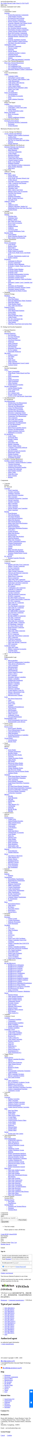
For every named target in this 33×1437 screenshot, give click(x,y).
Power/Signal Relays (14, 903)
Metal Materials (12, 150)
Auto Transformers (13, 895)
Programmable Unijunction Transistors (19, 1071)
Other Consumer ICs (14, 1031)
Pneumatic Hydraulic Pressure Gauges (19, 287)
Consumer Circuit (9, 1029)
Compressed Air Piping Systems (17, 290)
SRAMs (10, 796)
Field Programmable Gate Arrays (17, 720)
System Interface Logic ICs (16, 690)
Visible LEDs (12, 819)
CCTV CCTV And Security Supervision (20, 396)
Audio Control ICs (13, 1037)
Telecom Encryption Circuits (16, 1163)
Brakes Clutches (13, 257)
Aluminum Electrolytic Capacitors (18, 498)
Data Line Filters (13, 1110)
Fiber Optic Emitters (14, 1173)
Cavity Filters (12, 1123)
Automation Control (10, 44)
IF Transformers (12, 898)
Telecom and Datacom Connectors (18, 573)
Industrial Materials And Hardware (14, 147)
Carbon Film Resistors (14, 545)
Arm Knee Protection (14, 340)
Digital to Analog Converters (16, 1104)
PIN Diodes (11, 761)
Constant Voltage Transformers (17, 897)
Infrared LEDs (12, 837)
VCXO (10, 933)
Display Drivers (12, 859)
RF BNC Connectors (14, 596)
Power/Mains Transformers (16, 879)
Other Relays (12, 905)
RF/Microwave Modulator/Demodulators (20, 983)
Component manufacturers (16, 1300)
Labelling (11, 441)
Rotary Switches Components (16, 25)
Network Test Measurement (16, 406)
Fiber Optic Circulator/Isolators (17, 1186)
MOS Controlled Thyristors (16, 1074)
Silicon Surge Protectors (15, 1062)
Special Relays (12, 912)
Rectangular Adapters (14, 591)
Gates (9, 700)
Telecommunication (10, 1138)
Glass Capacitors (13, 506)
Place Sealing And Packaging (16, 238)
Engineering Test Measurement (17, 422)
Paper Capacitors (13, 510)
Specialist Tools (12, 200)
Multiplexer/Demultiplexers (16, 707)
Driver (6, 854)
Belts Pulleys (12, 247)
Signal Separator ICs (14, 1049)
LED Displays (12, 824)
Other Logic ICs (13, 713)
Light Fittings (12, 109)
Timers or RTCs (12, 674)
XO (9, 927)
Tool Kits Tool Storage (14, 193)
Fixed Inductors (12, 851)
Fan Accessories (12, 64)
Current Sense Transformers (16, 890)
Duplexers (11, 1125)
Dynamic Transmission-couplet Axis (18, 256)
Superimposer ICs (13, 1051)
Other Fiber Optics (13, 1171)
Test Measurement (9, 401)
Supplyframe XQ (9, 1399)
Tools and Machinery (14, 652)
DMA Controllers (13, 685)
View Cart (14, 1242)
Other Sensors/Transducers (16, 996)
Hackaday (7, 1407)
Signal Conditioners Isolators (16, 117)
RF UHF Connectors (14, 619)
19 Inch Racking (13, 125)
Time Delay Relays (13, 908)
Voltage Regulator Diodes (15, 758)
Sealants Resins (12, 209)
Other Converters (13, 1100)
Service (6, 1388)
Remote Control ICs (14, 1041)
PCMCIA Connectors (14, 639)
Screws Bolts (12, 312)
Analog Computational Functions (17, 1089)
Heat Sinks (11, 1201)
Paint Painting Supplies (14, 470)
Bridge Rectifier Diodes (15, 755)
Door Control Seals (13, 389)
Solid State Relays (13, 831)
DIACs (10, 1069)
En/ (27, 3)
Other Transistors (13, 779)
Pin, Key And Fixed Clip (15, 319)
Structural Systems (13, 157)
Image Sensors (12, 1004)
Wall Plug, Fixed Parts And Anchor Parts (20, 324)
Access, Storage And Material (13, 133)
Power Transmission (10, 243)
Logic (6, 697)
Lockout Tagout (12, 365)
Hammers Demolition (14, 196)
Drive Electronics (13, 864)
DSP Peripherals (13, 670)
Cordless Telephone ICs (15, 1160)
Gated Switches (12, 1072)
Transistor (7, 774)
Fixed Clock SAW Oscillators (16, 938)
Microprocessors (13, 667)
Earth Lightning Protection (15, 99)
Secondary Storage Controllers (17, 677)
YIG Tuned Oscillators (14, 950)
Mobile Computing (13, 444)
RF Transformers (13, 882)
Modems (10, 1152)
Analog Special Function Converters (18, 1107)
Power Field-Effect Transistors (17, 778)
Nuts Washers (12, 314)
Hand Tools (7, 173)
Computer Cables (13, 76)
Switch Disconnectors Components (18, 15)
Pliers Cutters (12, 175)
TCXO (10, 932)
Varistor (10, 546)
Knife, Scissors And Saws (15, 198)
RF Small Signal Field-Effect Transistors (19, 788)
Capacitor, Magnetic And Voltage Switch (20, 23)
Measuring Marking (14, 186)
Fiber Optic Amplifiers (14, 1190)
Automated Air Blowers (15, 261)
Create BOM (4, 1234)
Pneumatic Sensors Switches (16, 289)
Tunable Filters (12, 1128)
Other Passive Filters (14, 1115)
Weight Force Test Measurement (17, 403)
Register (3, 1244)
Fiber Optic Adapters (14, 609)
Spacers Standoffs (13, 320)
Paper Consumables (14, 371)
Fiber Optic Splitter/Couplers (16, 1170)
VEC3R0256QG (9, 1311)
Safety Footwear (13, 343)
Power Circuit (8, 726)
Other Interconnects (13, 569)
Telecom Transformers (14, 884)
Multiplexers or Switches (15, 1084)
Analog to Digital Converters (16, 1102)
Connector (7, 563)
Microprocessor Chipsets (15, 695)
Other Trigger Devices (14, 1064)
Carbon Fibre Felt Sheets (15, 158)
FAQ (23, 3)
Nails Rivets (11, 309)
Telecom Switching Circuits (16, 1162)
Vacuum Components (14, 262)
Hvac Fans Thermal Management (14, 63)
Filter (5, 1109)
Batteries (6, 874)
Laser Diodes (12, 834)
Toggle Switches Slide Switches (17, 31)
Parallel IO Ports (13, 669)
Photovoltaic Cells (13, 846)
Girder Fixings (12, 317)
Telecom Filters (12, 1127)
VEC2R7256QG (9, 1328)
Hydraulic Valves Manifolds (16, 264)
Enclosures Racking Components (17, 122)
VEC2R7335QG (9, 1318)
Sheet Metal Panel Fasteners (16, 310)
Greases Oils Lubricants (15, 469)
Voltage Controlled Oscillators (16, 946)
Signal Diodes (12, 766)
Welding (6, 214)
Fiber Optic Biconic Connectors (17, 642)
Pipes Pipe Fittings (13, 302)
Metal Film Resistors (14, 520)
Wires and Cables (13, 647)
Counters (10, 705)
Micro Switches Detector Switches (18, 34)
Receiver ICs (12, 1036)
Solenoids (11, 49)
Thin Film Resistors (13, 515)
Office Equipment (13, 381)
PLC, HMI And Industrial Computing (19, 59)
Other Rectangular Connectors (17, 594)
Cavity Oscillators (13, 956)
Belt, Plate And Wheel (14, 221)
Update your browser (7, 1273)
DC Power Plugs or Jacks (15, 626)
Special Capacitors (13, 500)
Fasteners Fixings (9, 307)
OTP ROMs (11, 806)
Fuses (9, 97)
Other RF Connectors (14, 584)
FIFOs (10, 803)
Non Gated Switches (14, 1077)
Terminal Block (8, 1205)
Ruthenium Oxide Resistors (16, 551)
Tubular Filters (12, 1130)
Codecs (10, 1147)
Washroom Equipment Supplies (17, 467)
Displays (10, 829)
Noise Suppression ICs (14, 1052)
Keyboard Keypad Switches (16, 18)
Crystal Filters (12, 1117)
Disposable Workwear (14, 351)
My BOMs (7, 1383)
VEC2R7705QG (9, 1314)
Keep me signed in (9, 1266)
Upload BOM (4, 1222)
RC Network (8, 556)
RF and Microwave (10, 963)
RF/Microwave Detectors (15, 976)
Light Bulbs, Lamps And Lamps (17, 107)
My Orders (4, 3)
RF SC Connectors (13, 634)
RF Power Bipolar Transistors (16, 791)
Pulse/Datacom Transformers (16, 880)
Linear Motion (12, 234)
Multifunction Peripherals (15, 680)
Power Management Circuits (16, 730)
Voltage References (13, 736)
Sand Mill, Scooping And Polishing (18, 181)
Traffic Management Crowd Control (18, 363)
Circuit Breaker (12, 740)
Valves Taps (11, 297)
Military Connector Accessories (17, 649)
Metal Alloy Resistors (14, 540)
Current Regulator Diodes (15, 765)
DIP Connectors (12, 644)
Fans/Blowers (12, 1203)
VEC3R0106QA (9, 1324)
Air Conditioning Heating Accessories (19, 68)
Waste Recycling (13, 474)
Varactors (10, 756)
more (5, 1334)
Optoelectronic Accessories (16, 832)
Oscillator (7, 925)
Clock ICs (11, 1042)
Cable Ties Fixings (13, 84)
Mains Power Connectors (15, 576)
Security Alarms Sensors (15, 394)
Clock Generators (13, 665)
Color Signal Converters (15, 1039)
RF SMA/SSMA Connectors (16, 597)
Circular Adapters (13, 574)
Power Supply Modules (15, 728)
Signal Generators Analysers (16, 431)
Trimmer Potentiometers (15, 543)
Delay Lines (11, 703)
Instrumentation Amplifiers (15, 1023)
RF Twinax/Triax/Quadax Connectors (19, 599)
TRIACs (10, 1061)
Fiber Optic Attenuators (15, 1181)
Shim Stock (11, 168)
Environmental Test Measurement (17, 414)
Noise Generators (13, 989)
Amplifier (7, 1018)
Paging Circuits (12, 1165)
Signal (6, 1079)
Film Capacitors (12, 497)
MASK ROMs (12, 809)
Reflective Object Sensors (15, 1009)
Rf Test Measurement (14, 424)
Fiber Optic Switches (14, 1178)
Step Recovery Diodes (14, 769)
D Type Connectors (13, 568)
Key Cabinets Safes (13, 393)
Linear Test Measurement (15, 408)
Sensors (10, 58)
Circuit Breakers (13, 94)
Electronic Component (14, 46)
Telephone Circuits (13, 1148)
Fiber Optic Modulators (15, 1195)
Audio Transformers (14, 889)
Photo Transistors (13, 842)
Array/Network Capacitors (15, 495)
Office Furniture (12, 383)
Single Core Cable (13, 89)
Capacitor (7, 488)
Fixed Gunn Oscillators (15, 958)
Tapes (9, 203)
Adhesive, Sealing (9, 201)
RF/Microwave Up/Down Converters (19, 986)
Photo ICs (11, 836)
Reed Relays (11, 910)
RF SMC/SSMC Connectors (16, 622)
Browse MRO (8, 1378)
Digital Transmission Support (16, 1166)
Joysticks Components (14, 26)
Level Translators (13, 865)
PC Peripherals (8, 434)
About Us (19, 3)
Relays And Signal (9, 112)
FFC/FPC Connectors (14, 617)
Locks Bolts (11, 391)
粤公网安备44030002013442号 (12, 1368)
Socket (6, 1132)
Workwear (11, 341)
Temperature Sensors (14, 1001)
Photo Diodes (12, 839)
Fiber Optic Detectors (14, 1183)
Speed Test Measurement (15, 404)
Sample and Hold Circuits (15, 1026)
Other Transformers (13, 892)
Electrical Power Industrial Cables (18, 87)
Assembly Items (12, 650)
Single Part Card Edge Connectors (18, 583)
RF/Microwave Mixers (14, 971)
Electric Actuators (13, 249)
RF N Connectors (13, 614)
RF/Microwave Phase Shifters (16, 985)
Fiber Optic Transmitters (15, 1185)
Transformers (8, 877)
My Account (8, 1382)
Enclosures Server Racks (11, 120)
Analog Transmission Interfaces (17, 1155)
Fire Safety (11, 356)
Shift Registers (12, 710)
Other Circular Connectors (15, 571)
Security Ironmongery (10, 386)
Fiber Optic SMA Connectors (16, 631)
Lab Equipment (12, 426)
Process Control (12, 48)
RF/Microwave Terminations (16, 973)
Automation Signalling (14, 56)
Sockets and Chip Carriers (15, 1133)
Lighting (6, 104)
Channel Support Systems (15, 160)
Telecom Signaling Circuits (16, 1157)
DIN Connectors (13, 604)
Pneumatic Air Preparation (15, 286)
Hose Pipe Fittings (13, 299)
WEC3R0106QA (9, 1308)
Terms (6, 1390)
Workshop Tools (13, 218)
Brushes (10, 477)
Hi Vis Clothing (12, 350)
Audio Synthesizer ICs (14, 1034)
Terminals (11, 1208)
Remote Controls (13, 439)
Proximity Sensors (13, 1003)
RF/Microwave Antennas (15, 970)
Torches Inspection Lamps (15, 111)
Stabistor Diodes (13, 773)
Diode (6, 748)
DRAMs (10, 799)
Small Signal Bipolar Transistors (17, 776)
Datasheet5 (7, 1405)
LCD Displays (12, 827)
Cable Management (13, 81)
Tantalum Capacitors (14, 493)
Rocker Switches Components (17, 21)
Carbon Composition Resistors (17, 541)
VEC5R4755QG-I (9, 1321)
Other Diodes (12, 760)
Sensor (6, 993)
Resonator (7, 917)
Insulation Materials (13, 155)
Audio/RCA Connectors (15, 589)
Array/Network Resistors (15, 518)
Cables (6, 74)
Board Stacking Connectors (16, 627)
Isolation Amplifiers (13, 1028)
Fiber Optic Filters (13, 1193)
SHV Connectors (13, 637)
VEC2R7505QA (9, 1309)
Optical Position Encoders (15, 821)
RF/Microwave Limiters (15, 981)
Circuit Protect (8, 738)
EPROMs (11, 808)
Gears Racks (11, 244)
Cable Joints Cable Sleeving (16, 82)
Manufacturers (8, 1380)
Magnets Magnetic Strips (15, 315)
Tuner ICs (11, 1044)
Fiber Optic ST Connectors (16, 621)
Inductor (6, 849)
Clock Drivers (12, 708)
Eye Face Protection (14, 336)
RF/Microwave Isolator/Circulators (18, 978)
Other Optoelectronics (14, 822)
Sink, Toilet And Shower (15, 305)
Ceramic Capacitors (13, 492)
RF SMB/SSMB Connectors (16, 611)
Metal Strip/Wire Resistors (15, 549)
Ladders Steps (12, 137)
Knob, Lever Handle (14, 161)
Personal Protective (9, 333)
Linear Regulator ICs (14, 731)
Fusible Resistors (13, 531)
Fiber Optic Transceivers (15, 1180)
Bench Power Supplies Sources (17, 427)
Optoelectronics (8, 817)
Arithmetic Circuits (13, 715)
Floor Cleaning (12, 475)
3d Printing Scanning (14, 457)
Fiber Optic (7, 1168)
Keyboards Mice (13, 437)
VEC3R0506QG (9, 1329)
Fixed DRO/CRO (13, 951)
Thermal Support (9, 1200)
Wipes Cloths (12, 472)
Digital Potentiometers (14, 1105)
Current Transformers (14, 887)
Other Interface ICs (13, 857)
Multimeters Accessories (15, 432)
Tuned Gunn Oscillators (15, 953)
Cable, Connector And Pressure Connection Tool (17, 184)
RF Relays (11, 907)
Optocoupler (11, 826)
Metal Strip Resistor (14, 533)
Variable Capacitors (13, 501)
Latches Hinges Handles (15, 388)
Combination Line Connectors (17, 588)
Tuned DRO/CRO (13, 955)
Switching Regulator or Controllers (18, 735)
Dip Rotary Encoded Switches (17, 43)
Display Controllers (13, 678)
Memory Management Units (16, 692)
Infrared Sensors (13, 1008)
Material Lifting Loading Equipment (18, 135)
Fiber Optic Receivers (14, 1188)
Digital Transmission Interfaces (17, 1153)
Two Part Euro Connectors (16, 612)
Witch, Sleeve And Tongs (15, 190)
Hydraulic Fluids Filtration (15, 269)
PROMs (10, 811)
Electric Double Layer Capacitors (17, 508)
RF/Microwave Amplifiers (15, 966)
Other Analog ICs (13, 1013)
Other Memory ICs (13, 804)
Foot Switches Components (16, 20)
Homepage (4, 1300)
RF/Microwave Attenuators (16, 965)
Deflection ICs (12, 1046)
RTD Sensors (12, 1011)
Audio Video (12, 436)
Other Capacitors (13, 505)
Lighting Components (14, 106)
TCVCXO (11, 928)
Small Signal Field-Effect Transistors (18, 783)
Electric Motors (12, 51)
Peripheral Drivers (13, 860)
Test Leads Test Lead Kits (15, 419)
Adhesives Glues (13, 204)
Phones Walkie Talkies (14, 446)
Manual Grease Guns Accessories (17, 191)
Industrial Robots (13, 54)
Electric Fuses (12, 741)
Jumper (10, 548)
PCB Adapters (12, 629)
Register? (8, 1259)
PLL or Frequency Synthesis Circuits (18, 1082)
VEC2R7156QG (9, 1326)
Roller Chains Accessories (15, 251)
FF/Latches (11, 702)
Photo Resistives (13, 844)
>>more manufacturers (7, 1344)
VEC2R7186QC (9, 1331)
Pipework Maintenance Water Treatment (19, 300)
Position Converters (13, 1099)
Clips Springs (12, 322)
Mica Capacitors (13, 503)
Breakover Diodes (13, 1067)
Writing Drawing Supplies (15, 384)
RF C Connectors (13, 632)
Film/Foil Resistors (13, 538)
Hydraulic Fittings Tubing (15, 271)
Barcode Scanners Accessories (17, 451)
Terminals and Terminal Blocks (17, 1206)
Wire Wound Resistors (14, 521)
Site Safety (7, 353)
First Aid (10, 358)
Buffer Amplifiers (13, 1024)
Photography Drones (14, 452)
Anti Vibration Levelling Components (19, 165)
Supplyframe (8, 1400)
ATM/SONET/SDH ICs (15, 1140)
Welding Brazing (13, 226)
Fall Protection (12, 346)
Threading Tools (13, 188)
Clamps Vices (12, 195)
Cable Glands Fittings (14, 86)
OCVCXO (11, 935)
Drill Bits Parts (12, 216)
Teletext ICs (11, 1047)
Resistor (6, 511)
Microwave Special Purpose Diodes (18, 771)
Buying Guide (11, 3)
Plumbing (7, 295)
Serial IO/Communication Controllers (19, 662)
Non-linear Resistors (14, 516)
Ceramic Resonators (14, 920)
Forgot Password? (21, 1266)
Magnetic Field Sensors (15, 1006)
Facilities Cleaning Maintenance (13, 461)
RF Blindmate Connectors (15, 624)
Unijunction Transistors (15, 793)
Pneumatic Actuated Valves (16, 277)
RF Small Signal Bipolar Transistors (18, 786)
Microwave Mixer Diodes (15, 763)
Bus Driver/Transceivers (15, 698)
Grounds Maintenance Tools (16, 231)
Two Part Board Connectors (16, 606)
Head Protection (12, 345)
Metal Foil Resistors (14, 526)
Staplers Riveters (13, 176)
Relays (10, 116)
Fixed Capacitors (13, 490)
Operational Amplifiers (14, 1019)
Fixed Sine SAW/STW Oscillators (18, 948)
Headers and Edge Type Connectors (18, 564)
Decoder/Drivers (13, 712)
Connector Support (9, 645)
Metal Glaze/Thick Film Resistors (17, 523)
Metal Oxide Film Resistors (16, 536)
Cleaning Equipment (14, 464)
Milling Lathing (12, 219)
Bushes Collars (12, 246)
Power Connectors (13, 578)
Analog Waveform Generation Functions (20, 1087)
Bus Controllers (12, 675)
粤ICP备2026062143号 (8, 1361)
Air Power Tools (13, 229)
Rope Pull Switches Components (17, 33)
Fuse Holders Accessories (15, 96)
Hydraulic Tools (12, 272)
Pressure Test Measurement (16, 429)
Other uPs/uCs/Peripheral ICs (16, 664)
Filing (9, 378)
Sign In (8, 1244)
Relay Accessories (13, 114)
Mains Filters (12, 1112)
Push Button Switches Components (18, 30)
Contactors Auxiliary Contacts (16, 53)
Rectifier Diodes (13, 753)
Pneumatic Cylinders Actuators (17, 276)
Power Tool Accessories (15, 223)
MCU (6, 659)
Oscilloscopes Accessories (15, 409)
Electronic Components (11, 1377)
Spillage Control (13, 355)
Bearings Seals (8, 233)
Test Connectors (12, 418)
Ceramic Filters (12, 1118)
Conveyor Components (15, 152)
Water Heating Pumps (14, 304)
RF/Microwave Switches (15, 968)
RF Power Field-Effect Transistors (18, 789)
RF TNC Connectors (14, 601)
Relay (6, 902)
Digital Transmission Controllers (17, 1158)
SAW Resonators (13, 923)
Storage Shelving (13, 143)
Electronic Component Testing (17, 413)
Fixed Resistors (12, 513)
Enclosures (11, 124)
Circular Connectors (14, 592)
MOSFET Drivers (13, 862)
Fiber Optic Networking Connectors (18, 635)
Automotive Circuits (14, 1090)
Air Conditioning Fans (14, 66)
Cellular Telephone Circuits (16, 1150)
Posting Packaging (13, 379)
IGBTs (10, 784)
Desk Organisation (13, 376)
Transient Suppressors (14, 751)
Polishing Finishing (13, 163)
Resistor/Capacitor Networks (16, 558)
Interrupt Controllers (14, 688)
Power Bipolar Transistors (15, 781)
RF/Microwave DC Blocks (16, 988)
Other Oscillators (13, 930)
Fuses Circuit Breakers (11, 92)
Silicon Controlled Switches (16, 1075)
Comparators (11, 1021)
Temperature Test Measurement (17, 416)
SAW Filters (11, 1114)
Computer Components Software (17, 447)
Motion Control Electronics (16, 1085)
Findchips (7, 1402)
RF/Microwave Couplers (15, 975)
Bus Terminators (13, 867)
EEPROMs (11, 801)
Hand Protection (13, 338)
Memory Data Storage (14, 456)
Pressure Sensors (13, 994)
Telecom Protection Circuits (16, 1145)
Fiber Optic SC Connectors (16, 602)
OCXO (10, 937)
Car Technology (12, 449)
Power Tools (11, 224)
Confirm (9, 1435)
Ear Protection (12, 335)
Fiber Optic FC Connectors (16, 607)
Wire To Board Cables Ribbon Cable (18, 79)
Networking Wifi (13, 442)
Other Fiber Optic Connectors (16, 579)
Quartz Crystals (12, 918)
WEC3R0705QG (9, 1313)
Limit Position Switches (15, 16)
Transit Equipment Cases (15, 138)
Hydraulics (7, 259)
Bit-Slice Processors (14, 682)
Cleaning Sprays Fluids (15, 465)
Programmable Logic (10, 718)
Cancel (3, 1435)
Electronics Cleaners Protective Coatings (20, 462)
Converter (7, 1097)
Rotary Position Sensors (15, 999)
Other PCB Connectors (15, 640)
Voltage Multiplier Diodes (15, 768)
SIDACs (10, 1066)
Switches (7, 13)
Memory (6, 794)
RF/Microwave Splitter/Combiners (18, 980)
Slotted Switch (12, 841)
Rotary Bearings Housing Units (17, 236)
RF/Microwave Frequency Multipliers (19, 991)
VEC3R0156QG (9, 1333)
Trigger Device (8, 1057)
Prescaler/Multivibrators (15, 717)
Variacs (10, 900)
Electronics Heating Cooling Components (20, 69)
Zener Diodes (12, 750)
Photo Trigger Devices (14, 847)
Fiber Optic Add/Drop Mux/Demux (18, 1191)
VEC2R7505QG (9, 1316)
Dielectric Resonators (14, 922)
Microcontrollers (13, 660)
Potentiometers (12, 535)
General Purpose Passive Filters (17, 1120)
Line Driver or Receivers (15, 855)
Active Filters (12, 1122)
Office (6, 370)
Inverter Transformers (14, 894)
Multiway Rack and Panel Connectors (19, 581)
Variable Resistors (13, 525)
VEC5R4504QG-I (9, 1323)
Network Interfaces (13, 1143)
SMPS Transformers (14, 885)
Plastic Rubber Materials (15, 166)
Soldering (11, 228)
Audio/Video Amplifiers (15, 1032)
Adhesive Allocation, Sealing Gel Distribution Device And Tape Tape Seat (20, 207)
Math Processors (13, 687)
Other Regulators (13, 733)
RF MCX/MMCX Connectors (17, 616)
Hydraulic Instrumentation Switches (18, 274)
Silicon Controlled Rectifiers (16, 1059)
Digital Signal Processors (15, 672)
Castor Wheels (12, 153)
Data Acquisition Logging (15, 421)
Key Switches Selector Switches (17, 28)
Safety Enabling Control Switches (18, 41)
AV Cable (11, 91)
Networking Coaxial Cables (16, 77)
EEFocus (7, 1404)
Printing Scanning (13, 454)
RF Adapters (11, 586)
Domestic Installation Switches (17, 39)
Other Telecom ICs (13, 1142)
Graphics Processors (14, 693)
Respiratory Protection (14, 348)
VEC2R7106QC (9, 1319)
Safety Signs (11, 360)
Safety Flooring (12, 361)
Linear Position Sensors (15, 998)
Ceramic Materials (13, 148)
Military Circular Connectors (16, 566)
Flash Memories (12, 798)
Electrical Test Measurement (16, 411)
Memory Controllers (14, 683)
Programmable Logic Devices (16, 721)
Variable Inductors (13, 852)
